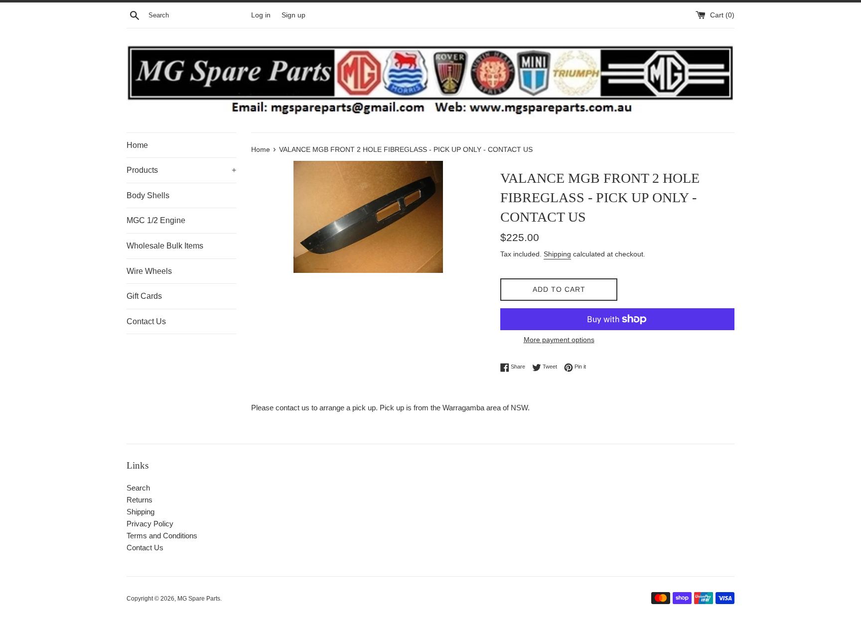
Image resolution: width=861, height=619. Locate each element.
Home (137, 145)
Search (138, 488)
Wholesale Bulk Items (165, 246)
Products (181, 170)
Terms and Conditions (162, 535)
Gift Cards (144, 296)
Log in (261, 15)
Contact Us (146, 321)
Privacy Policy (150, 523)
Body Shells (148, 195)
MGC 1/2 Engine (156, 220)
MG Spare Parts (198, 598)
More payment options (559, 340)
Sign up (293, 15)
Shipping (557, 254)
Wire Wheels (149, 271)
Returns (139, 499)
